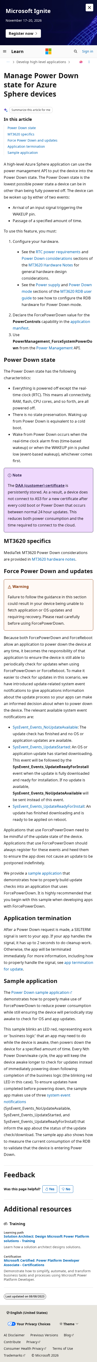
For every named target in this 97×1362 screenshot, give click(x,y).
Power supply (48, 284)
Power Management (54, 348)
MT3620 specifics (21, 134)
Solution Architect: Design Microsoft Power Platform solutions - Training (46, 1238)
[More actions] (89, 62)
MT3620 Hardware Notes (50, 265)
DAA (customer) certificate (40, 485)
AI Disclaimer (14, 1335)
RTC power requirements (58, 251)
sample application (45, 873)
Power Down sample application (40, 992)
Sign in (87, 51)
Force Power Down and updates (32, 140)
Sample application (23, 152)
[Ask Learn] (81, 62)
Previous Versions (44, 1335)
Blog (67, 1335)
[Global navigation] (4, 51)
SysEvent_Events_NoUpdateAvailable (45, 727)
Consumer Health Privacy (23, 1348)
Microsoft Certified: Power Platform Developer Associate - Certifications (41, 1262)
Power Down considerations (47, 258)
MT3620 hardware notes (53, 559)
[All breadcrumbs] (8, 62)
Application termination (26, 146)
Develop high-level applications (41, 62)
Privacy (31, 1342)
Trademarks (13, 1355)
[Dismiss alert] (89, 7)
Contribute (12, 1342)
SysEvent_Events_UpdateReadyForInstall (48, 806)
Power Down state (22, 128)
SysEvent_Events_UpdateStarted (41, 747)
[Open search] (75, 51)
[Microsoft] (48, 51)
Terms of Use (63, 1348)
